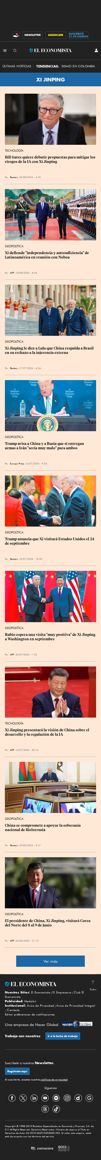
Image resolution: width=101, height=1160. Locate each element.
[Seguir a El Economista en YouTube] (45, 1098)
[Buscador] (15, 50)
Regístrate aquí (17, 1071)
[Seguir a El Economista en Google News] (89, 1098)
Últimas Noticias (16, 66)
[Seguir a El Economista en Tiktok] (56, 1109)
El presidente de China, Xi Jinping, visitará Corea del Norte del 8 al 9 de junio (48, 923)
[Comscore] (42, 1149)
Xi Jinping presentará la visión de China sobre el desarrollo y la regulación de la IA (47, 732)
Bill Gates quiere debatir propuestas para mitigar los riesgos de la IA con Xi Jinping (50, 159)
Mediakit (30, 1001)
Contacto (13, 1010)
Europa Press (17, 463)
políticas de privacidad (53, 1079)
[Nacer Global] (77, 1024)
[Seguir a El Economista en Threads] (45, 1109)
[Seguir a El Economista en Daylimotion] (78, 1098)
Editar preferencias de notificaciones (30, 1014)
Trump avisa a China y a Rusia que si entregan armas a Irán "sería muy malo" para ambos (45, 445)
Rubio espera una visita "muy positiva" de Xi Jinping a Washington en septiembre (50, 636)
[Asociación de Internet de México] (64, 1149)
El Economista (40, 992)
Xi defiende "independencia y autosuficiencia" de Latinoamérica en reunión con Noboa (47, 255)
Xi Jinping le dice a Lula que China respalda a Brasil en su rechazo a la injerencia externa (49, 350)
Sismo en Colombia (78, 66)
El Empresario (61, 992)
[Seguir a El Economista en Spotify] (56, 1098)
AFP (12, 272)
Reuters (14, 177)
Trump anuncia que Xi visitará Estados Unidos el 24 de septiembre (50, 541)
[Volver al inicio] (50, 984)
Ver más (51, 961)
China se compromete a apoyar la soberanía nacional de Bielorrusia (43, 827)
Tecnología (14, 150)
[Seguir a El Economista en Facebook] (12, 1098)
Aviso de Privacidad (40, 1005)
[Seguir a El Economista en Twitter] (23, 1098)
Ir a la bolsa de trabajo (63, 1036)
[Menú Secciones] (5, 50)
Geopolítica (14, 246)
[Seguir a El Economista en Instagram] (67, 1098)
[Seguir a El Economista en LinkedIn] (34, 1098)
